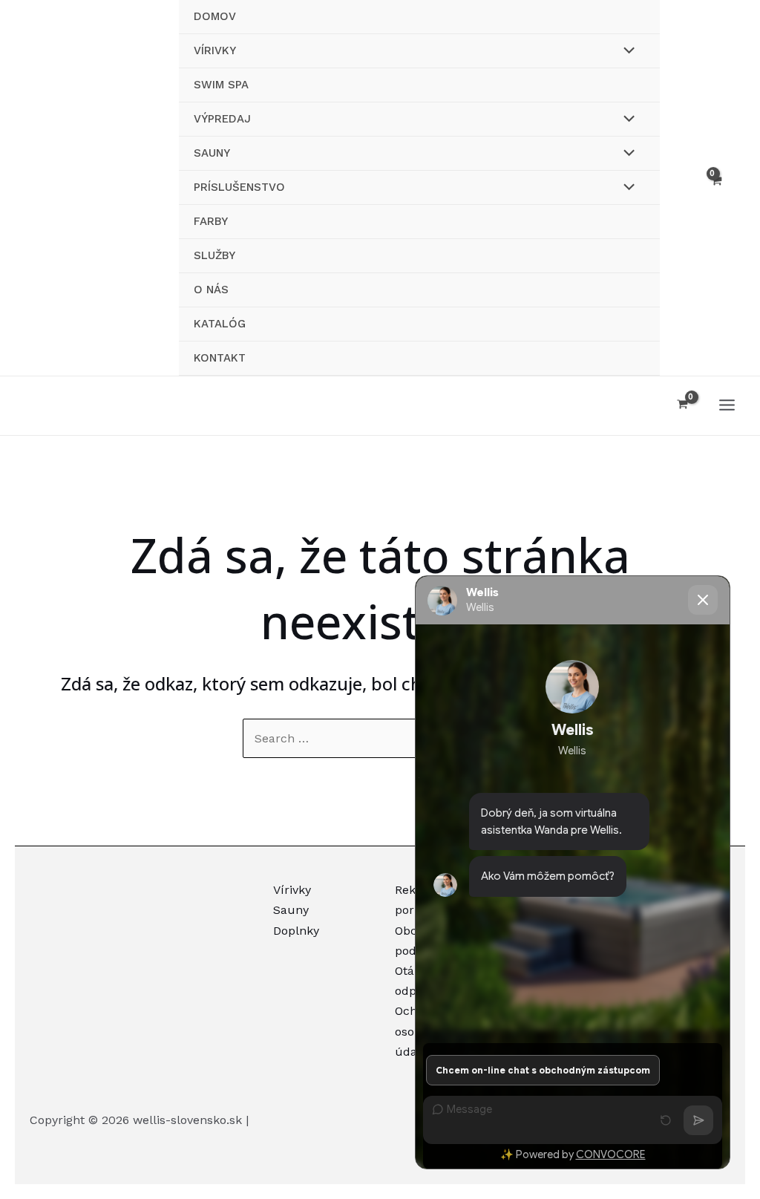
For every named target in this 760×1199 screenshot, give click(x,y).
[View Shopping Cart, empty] (715, 187)
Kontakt (220, 358)
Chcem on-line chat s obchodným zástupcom (543, 1070)
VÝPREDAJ (222, 118)
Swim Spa (221, 84)
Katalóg (220, 323)
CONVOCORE (611, 1154)
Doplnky (296, 931)
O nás (211, 289)
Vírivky (215, 50)
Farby (211, 221)
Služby (214, 255)
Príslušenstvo (239, 187)
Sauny (212, 153)
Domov (215, 16)
